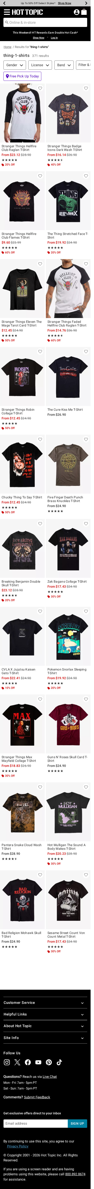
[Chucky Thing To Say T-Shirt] (22, 464)
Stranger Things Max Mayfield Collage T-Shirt (19, 759)
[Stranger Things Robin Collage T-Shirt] (22, 376)
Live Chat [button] (50, 1077)
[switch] (22, 76)
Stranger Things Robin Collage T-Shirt (18, 411)
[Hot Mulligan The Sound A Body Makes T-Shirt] (68, 811)
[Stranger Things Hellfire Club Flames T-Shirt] (22, 200)
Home (7, 47)
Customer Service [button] (19, 1002)
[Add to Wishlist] (40, 88)
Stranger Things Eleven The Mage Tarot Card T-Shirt (22, 323)
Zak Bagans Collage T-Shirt (67, 581)
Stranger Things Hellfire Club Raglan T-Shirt (19, 148)
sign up (77, 1123)
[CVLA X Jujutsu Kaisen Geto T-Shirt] (22, 636)
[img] (6, 1062)
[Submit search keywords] (6, 22)
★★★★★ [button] (9, 160)
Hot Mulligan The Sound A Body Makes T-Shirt (66, 846)
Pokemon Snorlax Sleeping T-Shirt (66, 671)
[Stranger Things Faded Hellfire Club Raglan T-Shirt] (68, 288)
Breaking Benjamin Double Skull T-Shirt (21, 583)
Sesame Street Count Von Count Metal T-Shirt (66, 934)
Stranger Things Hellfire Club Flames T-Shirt (19, 235)
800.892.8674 (75, 1174)
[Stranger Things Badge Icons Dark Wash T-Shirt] (68, 113)
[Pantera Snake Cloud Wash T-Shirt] (22, 811)
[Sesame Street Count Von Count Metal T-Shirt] (68, 899)
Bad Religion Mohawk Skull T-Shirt (21, 934)
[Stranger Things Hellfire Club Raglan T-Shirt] (22, 113)
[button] (6, 12)
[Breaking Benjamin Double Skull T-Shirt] (22, 548)
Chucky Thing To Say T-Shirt (22, 497)
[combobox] (45, 22)
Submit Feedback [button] (37, 1097)
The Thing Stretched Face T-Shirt (67, 235)
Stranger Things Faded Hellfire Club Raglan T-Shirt (66, 323)
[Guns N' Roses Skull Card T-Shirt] (68, 723)
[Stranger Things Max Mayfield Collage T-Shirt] (22, 723)
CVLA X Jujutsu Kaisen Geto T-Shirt (18, 671)
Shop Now (64, 3)
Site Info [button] (11, 1038)
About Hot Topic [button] (18, 1026)
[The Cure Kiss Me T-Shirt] (68, 376)
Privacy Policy (17, 1146)
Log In (54, 37)
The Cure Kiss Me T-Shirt (65, 409)
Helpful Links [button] (15, 1014)
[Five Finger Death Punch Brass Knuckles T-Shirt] (68, 464)
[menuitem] (84, 12)
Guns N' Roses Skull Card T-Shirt (67, 759)
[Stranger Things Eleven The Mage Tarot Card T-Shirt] (22, 288)
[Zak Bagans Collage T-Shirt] (68, 548)
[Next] (86, 3)
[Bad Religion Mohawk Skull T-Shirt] (22, 899)
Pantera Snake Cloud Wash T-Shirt (22, 846)
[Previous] (4, 3)
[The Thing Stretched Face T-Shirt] (68, 200)
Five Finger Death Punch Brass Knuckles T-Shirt (65, 499)
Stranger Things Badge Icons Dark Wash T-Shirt (64, 148)
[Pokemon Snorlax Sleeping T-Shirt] (68, 636)
